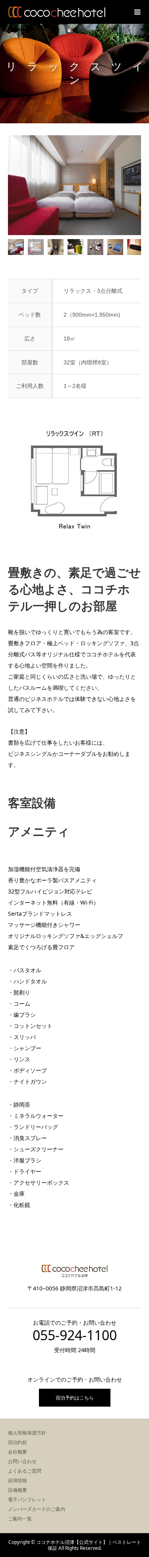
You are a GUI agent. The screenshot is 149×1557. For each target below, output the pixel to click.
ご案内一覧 (20, 1518)
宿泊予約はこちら (75, 1397)
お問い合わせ (22, 1461)
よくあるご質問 (24, 1470)
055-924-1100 (75, 1335)
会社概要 (17, 1451)
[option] (74, 185)
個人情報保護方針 (27, 1432)
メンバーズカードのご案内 (36, 1509)
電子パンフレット (27, 1499)
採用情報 (17, 1480)
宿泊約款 (17, 1442)
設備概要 (17, 1490)
